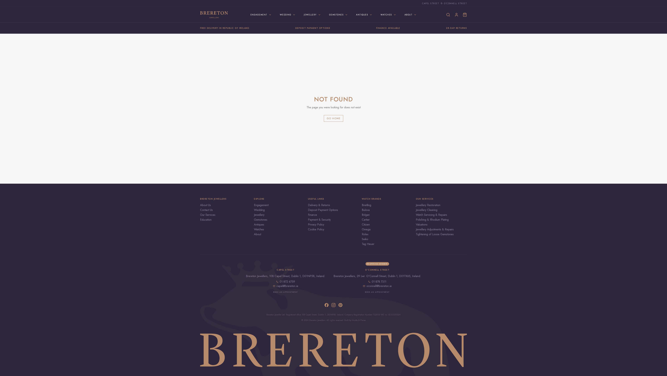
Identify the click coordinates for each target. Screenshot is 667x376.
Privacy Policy (316, 225)
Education (206, 220)
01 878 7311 (379, 282)
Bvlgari (366, 215)
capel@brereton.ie (287, 286)
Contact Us (206, 210)
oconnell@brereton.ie (379, 286)
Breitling (366, 205)
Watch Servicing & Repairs (431, 215)
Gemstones (260, 220)
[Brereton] (214, 14)
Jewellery (259, 215)
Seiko (365, 239)
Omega (366, 229)
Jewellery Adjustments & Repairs (435, 229)
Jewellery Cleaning (426, 210)
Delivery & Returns (319, 205)
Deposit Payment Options (323, 210)
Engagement (261, 205)
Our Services (207, 215)
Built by (348, 320)
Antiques (259, 225)
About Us (205, 205)
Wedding (259, 210)
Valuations (421, 225)
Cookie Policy (316, 229)
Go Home (333, 118)
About (257, 234)
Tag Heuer (368, 244)
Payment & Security (319, 220)
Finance (312, 215)
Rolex (365, 234)
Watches (259, 229)
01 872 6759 (287, 282)
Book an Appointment (285, 292)
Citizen (366, 225)
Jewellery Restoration (428, 205)
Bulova (366, 210)
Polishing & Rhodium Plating (432, 220)
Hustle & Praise (359, 320)
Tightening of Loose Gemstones (435, 234)
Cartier (366, 220)
